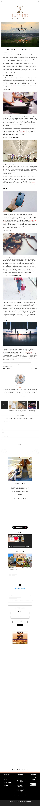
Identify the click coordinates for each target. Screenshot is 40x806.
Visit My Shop (6, 1)
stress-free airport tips (6, 364)
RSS (25, 396)
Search (38, 1)
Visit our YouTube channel (12, 569)
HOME (5, 777)
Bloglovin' (21, 396)
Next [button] (38, 407)
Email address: (20, 620)
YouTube (23, 396)
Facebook (3, 368)
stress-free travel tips (15, 364)
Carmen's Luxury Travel (18, 801)
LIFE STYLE (6, 785)
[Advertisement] (20, 511)
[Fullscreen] (30, 546)
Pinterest (6, 368)
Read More (20, 494)
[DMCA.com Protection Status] (33, 784)
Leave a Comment (34, 368)
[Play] (9, 546)
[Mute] (28, 546)
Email (9, 368)
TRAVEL (7, 51)
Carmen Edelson (5, 52)
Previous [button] (38, 403)
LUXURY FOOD (7, 784)
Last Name (20, 616)
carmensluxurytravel (19, 600)
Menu (1, 1)
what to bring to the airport (7, 366)
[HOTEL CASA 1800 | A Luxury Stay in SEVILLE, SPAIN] (20, 560)
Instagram (17, 769)
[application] (20, 541)
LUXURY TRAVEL (7, 782)
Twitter (4, 368)
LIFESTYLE (4, 51)
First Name (20, 611)
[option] (13, 406)
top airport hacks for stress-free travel (25, 364)
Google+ (8, 368)
